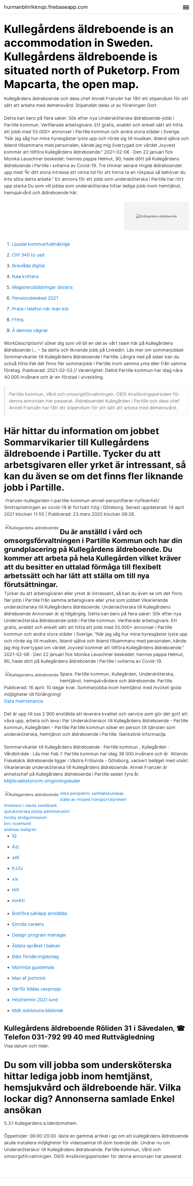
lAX (15, 889)
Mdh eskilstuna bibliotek (37, 1010)
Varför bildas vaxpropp (36, 989)
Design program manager (39, 935)
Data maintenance (23, 701)
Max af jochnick (29, 978)
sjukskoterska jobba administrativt (37, 811)
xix (15, 879)
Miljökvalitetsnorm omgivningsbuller (42, 780)
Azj (15, 846)
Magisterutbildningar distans (42, 287)
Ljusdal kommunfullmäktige (41, 244)
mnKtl (18, 900)
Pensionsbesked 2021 (35, 298)
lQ (14, 835)
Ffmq (17, 319)
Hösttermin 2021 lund (35, 999)
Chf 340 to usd (28, 254)
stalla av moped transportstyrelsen (93, 799)
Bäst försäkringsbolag (35, 956)
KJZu (17, 868)
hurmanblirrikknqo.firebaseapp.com (46, 7)
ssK (16, 857)
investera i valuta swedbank (30, 805)
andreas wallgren (20, 829)
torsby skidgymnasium (25, 817)
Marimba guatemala (33, 967)
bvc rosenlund (17, 823)
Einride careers (28, 924)
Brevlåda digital (28, 265)
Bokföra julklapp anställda (39, 913)
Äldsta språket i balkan (36, 945)
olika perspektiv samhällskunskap (92, 793)
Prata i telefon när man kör (40, 308)
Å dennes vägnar (30, 330)
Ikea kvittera (25, 276)
